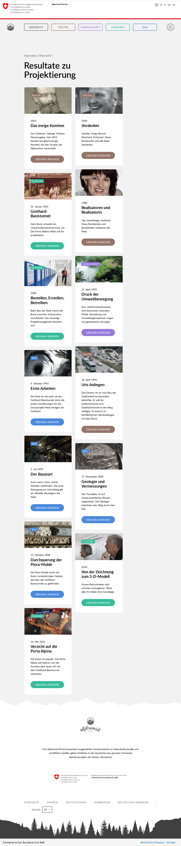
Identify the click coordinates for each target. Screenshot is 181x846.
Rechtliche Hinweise (133, 802)
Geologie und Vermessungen (94, 484)
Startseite (30, 56)
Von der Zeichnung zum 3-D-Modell (97, 574)
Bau (145, 27)
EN (174, 5)
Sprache (36, 809)
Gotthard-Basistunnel (40, 214)
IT (165, 5)
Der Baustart (41, 474)
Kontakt (170, 842)
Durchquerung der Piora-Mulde (46, 562)
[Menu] (170, 27)
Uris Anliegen (92, 384)
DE (156, 5)
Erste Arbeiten (43, 388)
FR (161, 5)
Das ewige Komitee (47, 125)
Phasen (52, 802)
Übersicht (36, 27)
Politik (63, 27)
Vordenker (90, 125)
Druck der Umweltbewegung (97, 296)
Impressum (102, 802)
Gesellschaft (90, 27)
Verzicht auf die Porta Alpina (44, 649)
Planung (117, 27)
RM (169, 5)
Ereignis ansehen (47, 159)
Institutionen (76, 802)
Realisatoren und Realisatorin (95, 210)
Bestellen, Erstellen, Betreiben (47, 300)
